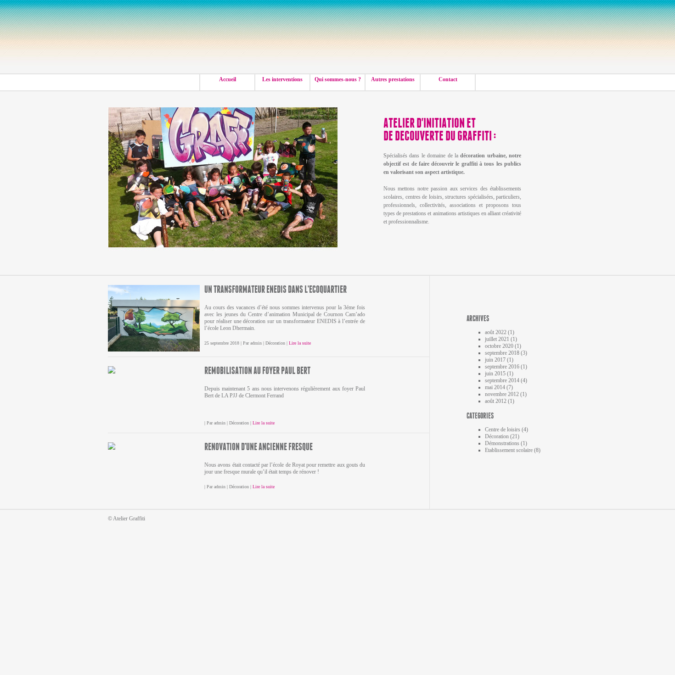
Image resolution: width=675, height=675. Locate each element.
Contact (448, 79)
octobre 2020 (499, 346)
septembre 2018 (502, 353)
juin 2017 (495, 360)
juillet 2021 (497, 339)
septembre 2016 (502, 366)
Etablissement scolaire (509, 450)
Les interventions (282, 79)
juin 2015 (495, 373)
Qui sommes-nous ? (338, 79)
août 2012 (495, 401)
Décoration (275, 343)
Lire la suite (300, 343)
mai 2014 (495, 387)
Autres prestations (393, 79)
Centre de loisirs (502, 429)
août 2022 (495, 332)
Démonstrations (502, 443)
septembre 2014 (502, 380)
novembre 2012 (502, 394)
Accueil (227, 79)
